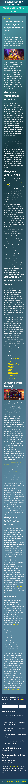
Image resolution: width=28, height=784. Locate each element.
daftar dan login (15, 766)
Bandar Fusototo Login (8, 760)
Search (4, 703)
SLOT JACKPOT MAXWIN (11, 689)
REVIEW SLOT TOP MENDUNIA (16, 781)
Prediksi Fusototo (7, 762)
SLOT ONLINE (7, 18)
